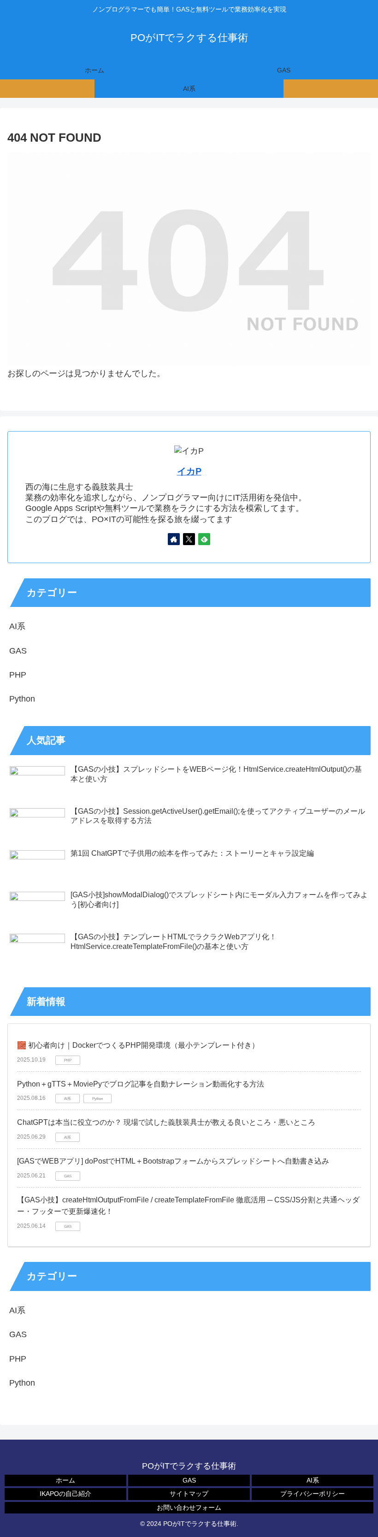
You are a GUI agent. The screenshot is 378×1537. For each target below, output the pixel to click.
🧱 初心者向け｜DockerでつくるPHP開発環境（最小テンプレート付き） (138, 1045)
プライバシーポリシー (312, 1493)
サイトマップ (189, 1493)
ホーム (65, 1480)
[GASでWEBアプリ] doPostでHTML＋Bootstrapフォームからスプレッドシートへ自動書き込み (173, 1161)
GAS (189, 1480)
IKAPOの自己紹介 (65, 1493)
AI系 (313, 1480)
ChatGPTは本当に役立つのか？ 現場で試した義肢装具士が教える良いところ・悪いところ (166, 1122)
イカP (189, 471)
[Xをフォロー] (189, 539)
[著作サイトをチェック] (174, 539)
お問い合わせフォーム (189, 1507)
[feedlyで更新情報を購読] (204, 539)
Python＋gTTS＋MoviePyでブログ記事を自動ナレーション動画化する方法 (140, 1084)
